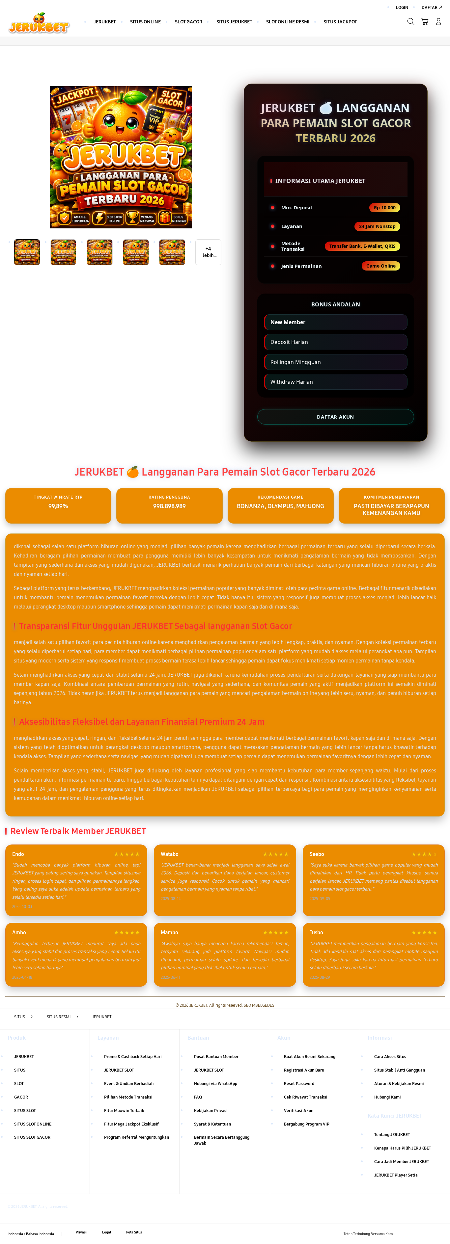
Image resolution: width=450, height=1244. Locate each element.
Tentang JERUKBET (392, 1134)
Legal (106, 1232)
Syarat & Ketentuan (212, 1124)
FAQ (198, 1097)
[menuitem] (105, 22)
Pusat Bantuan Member (216, 1056)
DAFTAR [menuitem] (429, 7)
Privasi (81, 1232)
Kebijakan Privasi (211, 1110)
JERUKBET (24, 1056)
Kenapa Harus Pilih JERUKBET (402, 1148)
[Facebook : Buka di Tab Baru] (402, 1232)
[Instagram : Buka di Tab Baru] (426, 1232)
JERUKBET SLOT (119, 1070)
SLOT (19, 1083)
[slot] (39, 23)
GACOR (21, 1097)
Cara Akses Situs (390, 1056)
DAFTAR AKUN (335, 416)
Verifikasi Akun (298, 1110)
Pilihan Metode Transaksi (128, 1097)
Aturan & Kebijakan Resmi (399, 1083)
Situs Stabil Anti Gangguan (399, 1070)
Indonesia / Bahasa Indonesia (31, 1233)
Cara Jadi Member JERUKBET (401, 1161)
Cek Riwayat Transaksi (305, 1097)
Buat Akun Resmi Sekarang (309, 1056)
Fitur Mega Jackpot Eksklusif (131, 1124)
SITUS (19, 1070)
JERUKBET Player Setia (396, 1175)
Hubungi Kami (387, 1097)
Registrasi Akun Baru (304, 1070)
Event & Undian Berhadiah (129, 1083)
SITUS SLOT (25, 1110)
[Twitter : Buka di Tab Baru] (414, 1232)
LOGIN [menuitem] (402, 7)
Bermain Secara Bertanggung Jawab (221, 1140)
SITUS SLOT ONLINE (32, 1124)
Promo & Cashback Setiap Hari (133, 1056)
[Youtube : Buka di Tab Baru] (438, 1232)
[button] (424, 21)
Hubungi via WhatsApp (215, 1083)
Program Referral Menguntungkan (136, 1137)
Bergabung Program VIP (306, 1124)
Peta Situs (134, 1232)
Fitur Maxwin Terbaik (124, 1110)
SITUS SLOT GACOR (32, 1137)
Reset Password (299, 1083)
